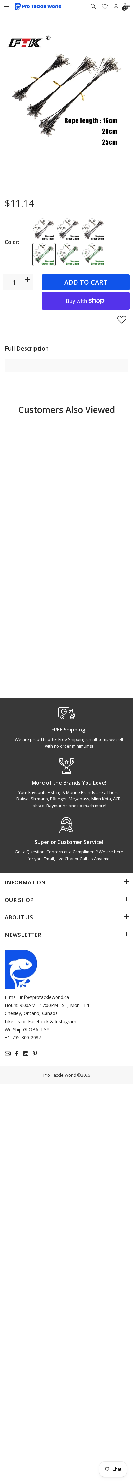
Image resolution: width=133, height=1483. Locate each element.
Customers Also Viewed (66, 410)
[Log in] (115, 6)
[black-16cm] (44, 229)
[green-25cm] (93, 254)
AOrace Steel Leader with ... (91, 646)
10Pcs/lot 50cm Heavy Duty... (29, 515)
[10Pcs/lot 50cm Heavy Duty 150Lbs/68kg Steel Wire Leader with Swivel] (35, 459)
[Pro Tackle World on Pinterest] (34, 1053)
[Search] (93, 6)
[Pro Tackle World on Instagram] (25, 1053)
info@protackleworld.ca (44, 997)
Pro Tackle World (59, 1075)
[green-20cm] (68, 254)
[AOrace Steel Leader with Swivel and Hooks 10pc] (98, 592)
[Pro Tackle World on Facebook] (16, 1053)
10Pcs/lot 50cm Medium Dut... (93, 515)
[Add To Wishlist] (122, 319)
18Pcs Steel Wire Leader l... (30, 646)
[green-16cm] (44, 254)
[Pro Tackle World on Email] (7, 1053)
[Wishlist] (104, 6)
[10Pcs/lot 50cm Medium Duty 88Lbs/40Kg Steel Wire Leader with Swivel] (98, 459)
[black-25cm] (93, 229)
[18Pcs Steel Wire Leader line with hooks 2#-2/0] (35, 592)
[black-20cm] (68, 229)
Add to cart (85, 282)
